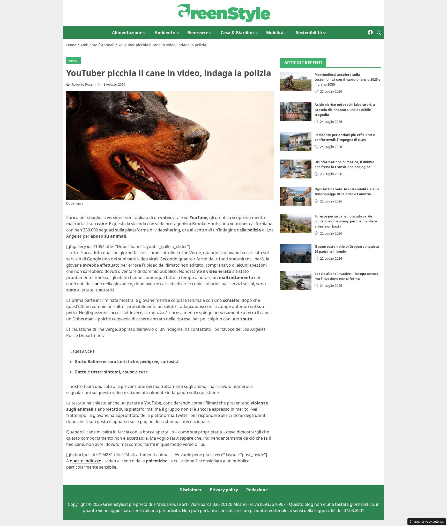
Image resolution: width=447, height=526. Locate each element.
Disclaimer (191, 490)
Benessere (197, 32)
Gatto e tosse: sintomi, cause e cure (111, 372)
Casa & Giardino (237, 32)
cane (97, 284)
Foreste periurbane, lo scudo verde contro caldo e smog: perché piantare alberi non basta (346, 221)
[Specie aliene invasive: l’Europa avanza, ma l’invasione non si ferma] (296, 280)
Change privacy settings (426, 521)
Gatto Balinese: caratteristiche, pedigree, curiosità (126, 361)
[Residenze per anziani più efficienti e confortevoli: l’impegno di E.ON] (296, 141)
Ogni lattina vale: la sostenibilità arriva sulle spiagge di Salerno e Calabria (347, 191)
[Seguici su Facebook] (370, 32)
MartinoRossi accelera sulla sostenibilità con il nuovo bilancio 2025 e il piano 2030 (348, 79)
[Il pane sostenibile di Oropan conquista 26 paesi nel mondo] (296, 253)
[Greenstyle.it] (223, 13)
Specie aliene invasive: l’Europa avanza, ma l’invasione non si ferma (347, 276)
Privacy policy (224, 490)
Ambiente (165, 32)
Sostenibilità (309, 32)
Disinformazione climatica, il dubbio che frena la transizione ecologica (344, 164)
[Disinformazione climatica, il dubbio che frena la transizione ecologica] (296, 169)
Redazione (257, 490)
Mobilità (275, 32)
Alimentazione (127, 32)
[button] (379, 32)
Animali (73, 60)
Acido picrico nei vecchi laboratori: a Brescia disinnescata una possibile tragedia (345, 109)
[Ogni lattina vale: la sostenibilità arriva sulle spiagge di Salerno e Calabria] (296, 196)
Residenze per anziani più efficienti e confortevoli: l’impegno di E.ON (345, 137)
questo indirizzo (85, 461)
